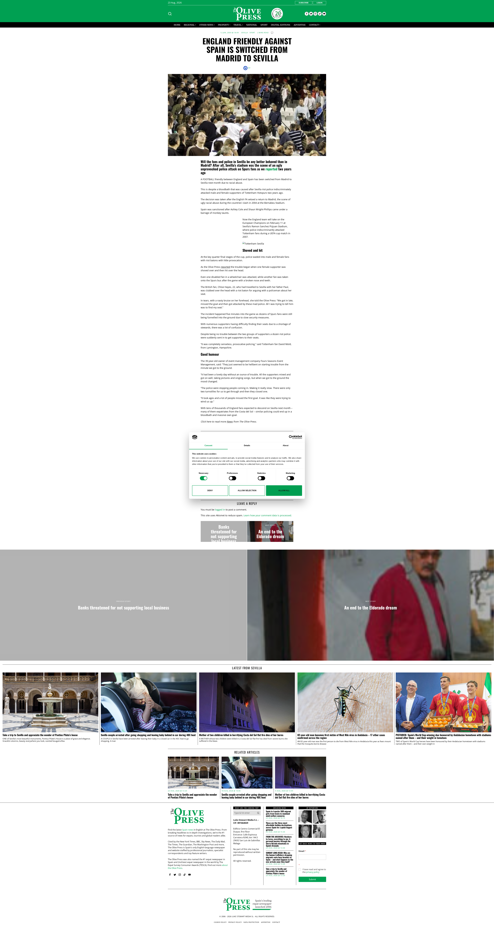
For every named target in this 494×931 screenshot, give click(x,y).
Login (319, 2)
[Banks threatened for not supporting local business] (224, 531)
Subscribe (303, 2)
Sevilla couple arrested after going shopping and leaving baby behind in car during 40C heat (148, 735)
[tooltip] (307, 14)
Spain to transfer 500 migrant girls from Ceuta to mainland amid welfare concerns (278, 813)
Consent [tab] (208, 445)
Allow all (284, 490)
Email (302, 851)
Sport (252, 33)
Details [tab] (247, 445)
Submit (312, 879)
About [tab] (285, 445)
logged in (220, 509)
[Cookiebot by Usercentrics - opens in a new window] (291, 437)
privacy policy (312, 872)
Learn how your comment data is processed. (268, 515)
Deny (210, 490)
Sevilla (244, 33)
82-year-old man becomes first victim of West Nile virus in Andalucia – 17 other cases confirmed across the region (341, 736)
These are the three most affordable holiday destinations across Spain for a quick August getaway (279, 826)
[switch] (232, 478)
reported (271, 168)
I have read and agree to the (314, 870)
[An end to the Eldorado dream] (270, 531)
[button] (258, 812)
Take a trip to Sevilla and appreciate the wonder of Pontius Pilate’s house (40, 735)
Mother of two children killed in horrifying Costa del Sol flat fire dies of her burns (241, 735)
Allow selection (247, 490)
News (230, 421)
